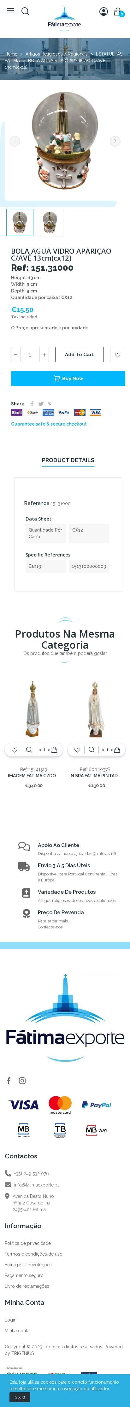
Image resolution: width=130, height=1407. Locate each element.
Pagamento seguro (24, 1275)
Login (10, 1319)
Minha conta (17, 1330)
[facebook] (8, 1081)
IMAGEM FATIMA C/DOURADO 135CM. (34, 775)
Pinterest (49, 404)
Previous (14, 141)
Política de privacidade (28, 1243)
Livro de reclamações (27, 1286)
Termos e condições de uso (33, 1254)
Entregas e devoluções (28, 1264)
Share (32, 404)
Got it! (20, 1397)
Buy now (72, 378)
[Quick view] (29, 750)
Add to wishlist (117, 354)
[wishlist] (14, 750)
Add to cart (79, 354)
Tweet (41, 404)
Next (115, 141)
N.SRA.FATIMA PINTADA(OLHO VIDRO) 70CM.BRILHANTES (96, 775)
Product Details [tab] (68, 460)
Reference (37, 503)
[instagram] (22, 1081)
